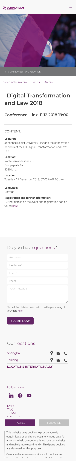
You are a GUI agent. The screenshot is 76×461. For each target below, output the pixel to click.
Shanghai (14, 353)
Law (10, 406)
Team (11, 413)
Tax (10, 409)
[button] (71, 444)
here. (15, 206)
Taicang (12, 360)
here (20, 310)
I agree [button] (20, 422)
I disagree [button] (54, 422)
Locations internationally (30, 367)
